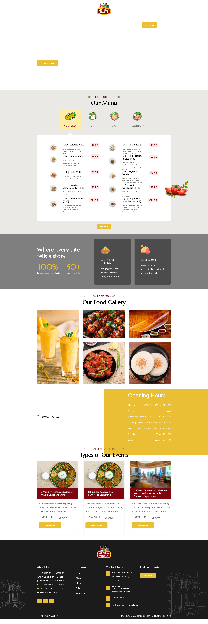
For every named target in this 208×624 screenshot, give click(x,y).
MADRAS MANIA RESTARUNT (122, 589)
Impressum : (116, 586)
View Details (50, 525)
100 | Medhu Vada (73, 144)
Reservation (149, 25)
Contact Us (150, 13)
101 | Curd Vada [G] (132, 144)
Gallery (138, 13)
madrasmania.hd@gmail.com (74, 3)
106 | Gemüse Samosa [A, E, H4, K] (73, 186)
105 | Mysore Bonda (129, 173)
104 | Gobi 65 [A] (72, 172)
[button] (4, 46)
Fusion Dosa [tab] (137, 126)
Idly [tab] (92, 126)
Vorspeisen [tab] (70, 126)
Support (54, 615)
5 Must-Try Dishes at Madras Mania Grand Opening (57, 493)
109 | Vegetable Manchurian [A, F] (131, 200)
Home (41, 13)
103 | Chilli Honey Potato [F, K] (132, 157)
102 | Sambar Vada (73, 156)
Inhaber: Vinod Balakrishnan (121, 592)
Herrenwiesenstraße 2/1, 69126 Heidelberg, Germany (145, 3)
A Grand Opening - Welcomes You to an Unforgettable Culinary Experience (150, 493)
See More (104, 226)
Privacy (46, 615)
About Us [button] (52, 13)
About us (80, 578)
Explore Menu (47, 63)
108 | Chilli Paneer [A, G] (73, 200)
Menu (63, 13)
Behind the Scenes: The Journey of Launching (100, 493)
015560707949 (47, 3)
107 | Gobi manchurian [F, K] (131, 186)
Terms (40, 615)
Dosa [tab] (114, 126)
